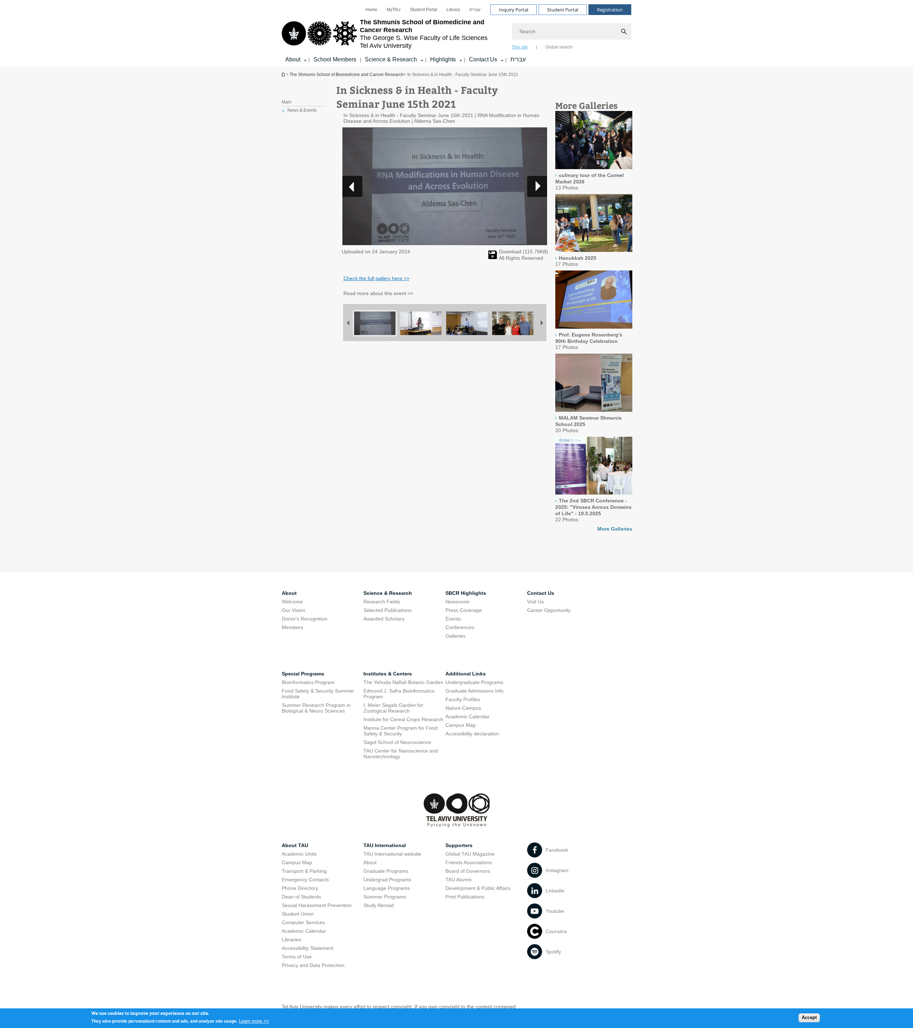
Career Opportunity (549, 610)
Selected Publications (387, 610)
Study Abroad (378, 905)
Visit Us (535, 601)
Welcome (292, 601)
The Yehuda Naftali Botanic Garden (403, 682)
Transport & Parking (304, 871)
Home (371, 9)
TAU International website (392, 854)
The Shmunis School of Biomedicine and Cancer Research (284, 74)
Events (453, 619)
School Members (334, 59)
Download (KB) (523, 251)
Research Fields (381, 601)
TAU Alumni (458, 879)
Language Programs (386, 888)
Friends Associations (468, 862)
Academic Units (299, 854)
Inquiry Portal (513, 9)
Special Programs (303, 674)
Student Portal (423, 9)
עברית (474, 9)
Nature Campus (463, 708)
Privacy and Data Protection (313, 965)
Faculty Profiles (462, 699)
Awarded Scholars (383, 619)
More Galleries (614, 529)
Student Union (298, 914)
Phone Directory (300, 888)
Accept (809, 1017)
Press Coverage (463, 610)
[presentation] (593, 167)
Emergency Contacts (305, 879)
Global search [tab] (558, 47)
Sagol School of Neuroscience (397, 742)
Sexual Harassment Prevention (317, 905)
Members (292, 627)
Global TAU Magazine (470, 854)
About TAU (295, 845)
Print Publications (464, 897)
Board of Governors (467, 871)
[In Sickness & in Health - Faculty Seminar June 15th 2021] (492, 257)
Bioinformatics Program (308, 682)
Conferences (459, 627)
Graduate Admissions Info (474, 691)
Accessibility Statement (307, 948)
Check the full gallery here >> (376, 278)
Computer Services (303, 922)
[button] (537, 186)
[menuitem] (371, 10)
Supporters (459, 845)
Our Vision (293, 610)
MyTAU (394, 9)
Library (453, 9)
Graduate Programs (385, 871)
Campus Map (460, 725)
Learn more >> (254, 1020)
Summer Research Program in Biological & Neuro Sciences (316, 708)
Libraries (291, 939)
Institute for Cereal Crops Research (403, 719)
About (370, 862)
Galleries (455, 636)
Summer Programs (384, 897)
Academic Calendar (467, 716)
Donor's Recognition (304, 619)
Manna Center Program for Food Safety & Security (400, 730)
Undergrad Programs (387, 879)
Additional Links (465, 674)
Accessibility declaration (472, 733)
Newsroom (457, 601)
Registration (610, 9)
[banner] (456, 33)
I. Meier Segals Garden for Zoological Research (393, 708)
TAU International (384, 845)
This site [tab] (520, 47)
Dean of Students (301, 897)
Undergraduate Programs (474, 682)
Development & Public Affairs (477, 888)
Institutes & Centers (387, 674)
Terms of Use (297, 956)
